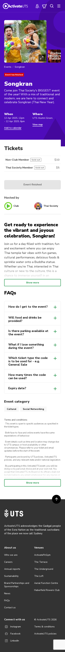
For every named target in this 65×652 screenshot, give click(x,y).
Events (7, 66)
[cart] (44, 6)
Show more (32, 282)
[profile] (37, 6)
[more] (59, 6)
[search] (51, 6)
